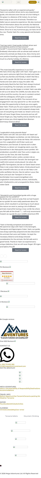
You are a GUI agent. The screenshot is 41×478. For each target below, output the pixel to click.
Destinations (35, 388)
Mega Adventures (7, 273)
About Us (3, 388)
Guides (7, 404)
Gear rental (19, 410)
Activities (19, 404)
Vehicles (13, 404)
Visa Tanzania (18, 396)
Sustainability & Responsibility (18, 388)
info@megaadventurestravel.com (13, 366)
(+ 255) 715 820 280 (7, 364)
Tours (2, 404)
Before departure (6, 396)
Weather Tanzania (7, 398)
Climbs (2, 410)
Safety (13, 410)
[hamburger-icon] (18, 2)
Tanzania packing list (32, 396)
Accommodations (7, 390)
